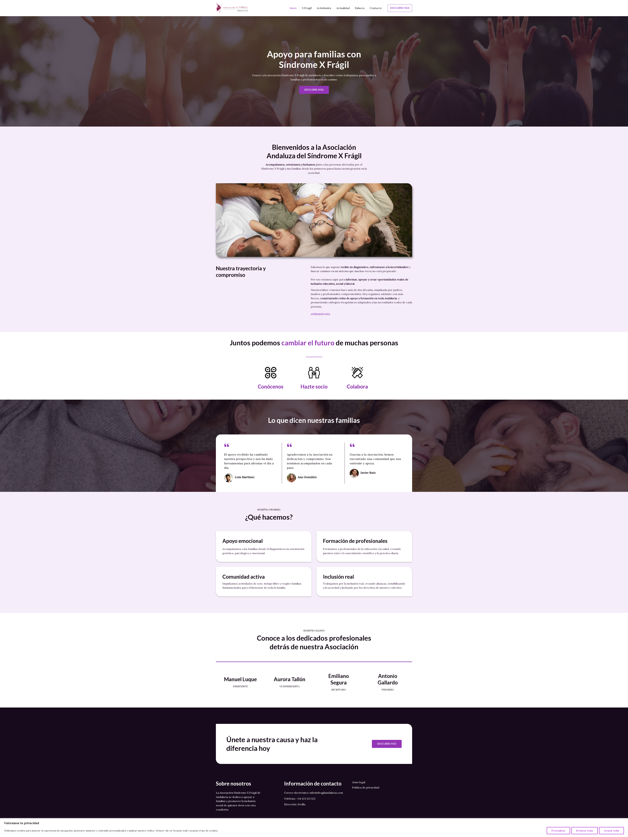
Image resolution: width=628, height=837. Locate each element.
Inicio (293, 8)
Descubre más (386, 743)
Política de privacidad (365, 787)
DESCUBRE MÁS (314, 89)
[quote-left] (226, 445)
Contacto (376, 8)
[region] (314, 827)
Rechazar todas (584, 830)
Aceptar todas (611, 830)
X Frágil (307, 8)
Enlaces (360, 8)
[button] (400, 8)
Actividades (324, 8)
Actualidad (343, 8)
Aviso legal (358, 782)
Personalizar (558, 830)
